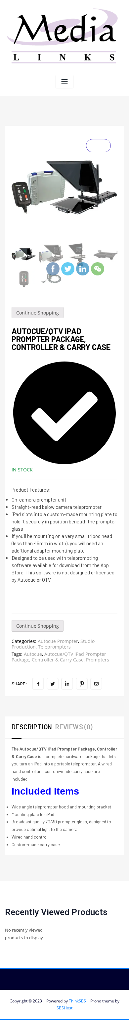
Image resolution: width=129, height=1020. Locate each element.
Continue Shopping (37, 313)
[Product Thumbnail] (98, 145)
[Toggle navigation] (64, 81)
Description (32, 726)
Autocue (33, 654)
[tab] (33, 727)
